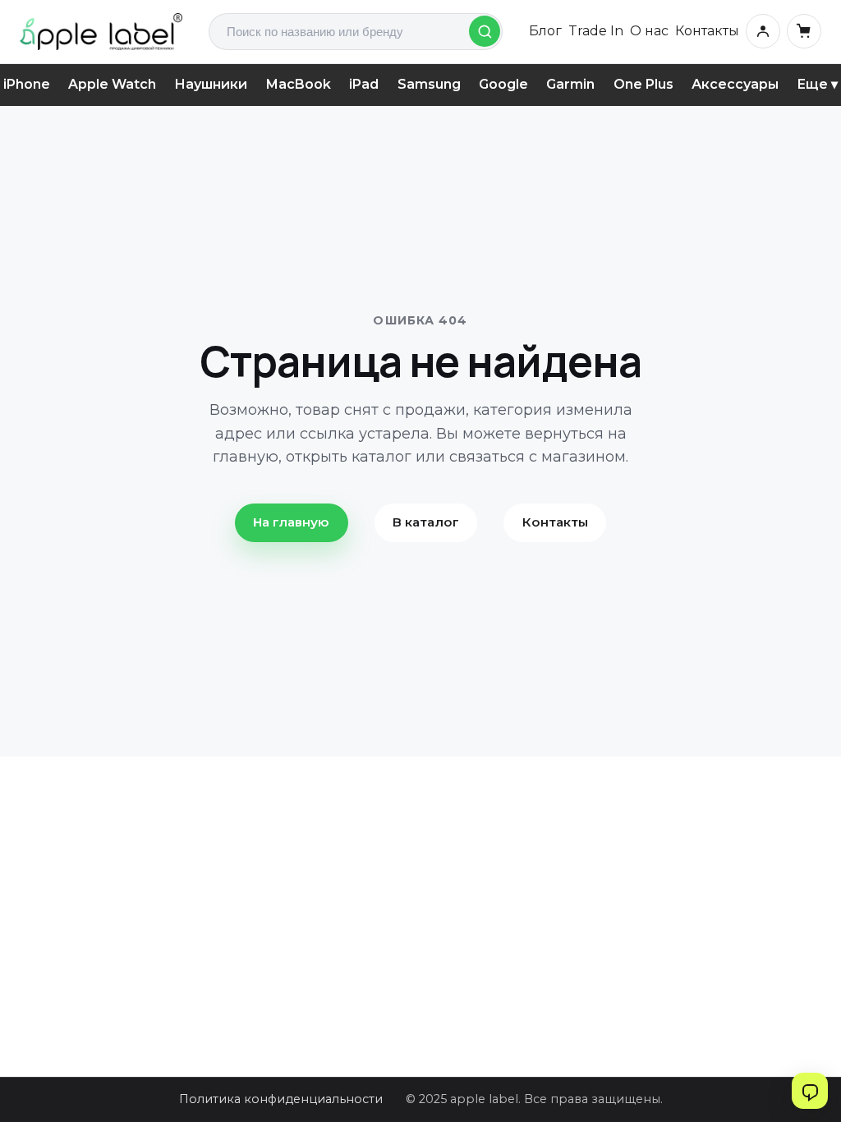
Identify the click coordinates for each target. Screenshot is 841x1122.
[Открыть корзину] (804, 31)
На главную (291, 522)
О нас (649, 31)
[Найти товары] (484, 31)
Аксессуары (735, 84)
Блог (545, 31)
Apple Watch (112, 84)
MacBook (298, 84)
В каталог (426, 522)
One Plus (643, 84)
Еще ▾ (817, 84)
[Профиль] (763, 31)
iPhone (26, 84)
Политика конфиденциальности (281, 1099)
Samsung (429, 84)
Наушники (210, 84)
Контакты (707, 31)
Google (503, 84)
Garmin (570, 84)
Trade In (595, 31)
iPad (364, 84)
